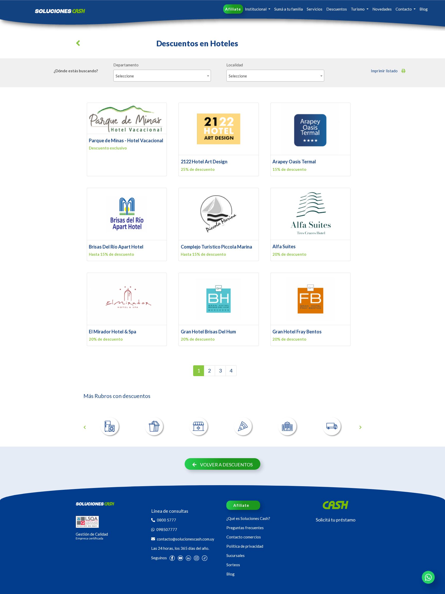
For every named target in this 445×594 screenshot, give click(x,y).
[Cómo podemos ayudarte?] (428, 577)
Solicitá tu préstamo (335, 519)
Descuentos (336, 9)
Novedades (382, 9)
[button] (79, 45)
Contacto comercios (243, 537)
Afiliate (233, 9)
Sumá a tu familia (288, 9)
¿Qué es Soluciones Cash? (248, 518)
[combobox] (162, 76)
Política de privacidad (244, 546)
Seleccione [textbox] (125, 76)
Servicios (314, 9)
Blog (424, 9)
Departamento (126, 65)
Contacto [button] (404, 9)
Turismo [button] (358, 9)
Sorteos (233, 564)
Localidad (234, 65)
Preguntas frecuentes (245, 527)
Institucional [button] (256, 9)
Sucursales (235, 555)
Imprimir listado (384, 70)
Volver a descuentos (226, 464)
